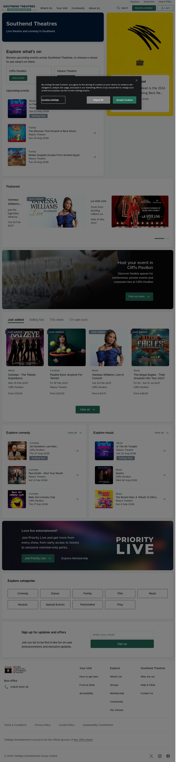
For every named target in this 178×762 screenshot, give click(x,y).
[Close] (136, 80)
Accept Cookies (125, 100)
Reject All (98, 100)
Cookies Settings (50, 99)
